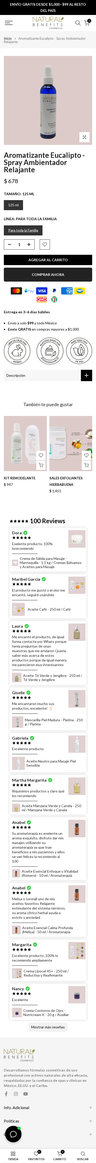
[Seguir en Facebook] (6, 1094)
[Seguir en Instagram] (16, 1094)
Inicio (8, 38)
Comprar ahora (48, 274)
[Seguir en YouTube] (25, 1094)
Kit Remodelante (19, 478)
